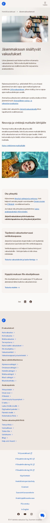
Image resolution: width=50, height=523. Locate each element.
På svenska (25, 504)
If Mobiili (10, 204)
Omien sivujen (39, 201)
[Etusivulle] (4, 4)
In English (25, 509)
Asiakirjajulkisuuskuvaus (25, 498)
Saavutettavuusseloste (25, 492)
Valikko (45, 4)
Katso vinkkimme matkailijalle (13, 145)
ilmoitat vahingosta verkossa (26, 198)
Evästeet (25, 487)
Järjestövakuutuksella (28, 109)
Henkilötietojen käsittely (25, 481)
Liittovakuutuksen (17, 89)
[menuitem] (42, 515)
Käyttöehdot (25, 476)
